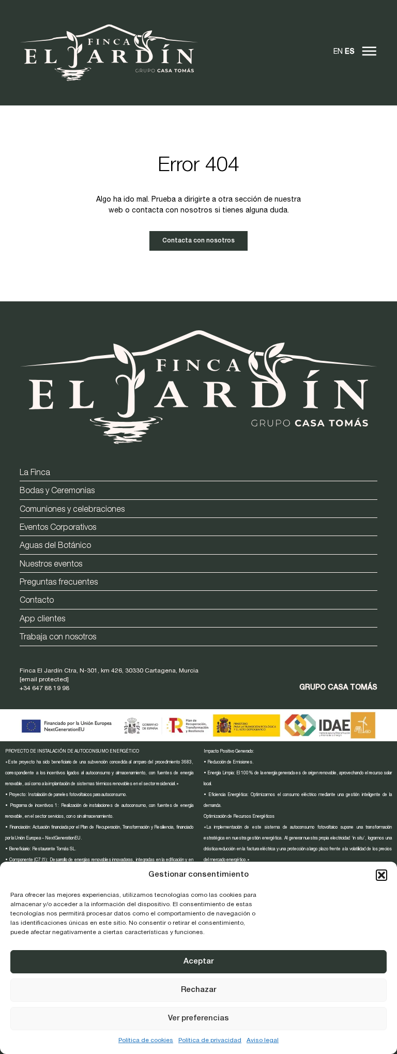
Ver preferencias (198, 1018)
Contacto (37, 601)
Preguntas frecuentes (59, 583)
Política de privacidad (209, 1040)
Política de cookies (145, 1040)
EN (338, 52)
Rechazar (198, 990)
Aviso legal (263, 1040)
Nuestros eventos (51, 565)
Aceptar (198, 962)
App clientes (42, 620)
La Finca (35, 473)
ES (350, 52)
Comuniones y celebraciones (72, 510)
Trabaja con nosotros (58, 638)
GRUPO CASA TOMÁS (338, 688)
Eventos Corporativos (58, 528)
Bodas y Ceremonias (57, 491)
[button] (381, 875)
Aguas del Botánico (55, 546)
